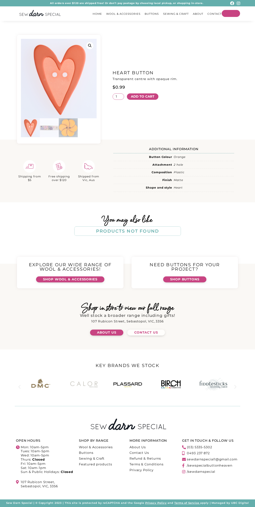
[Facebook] (232, 3)
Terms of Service (186, 502)
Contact (214, 13)
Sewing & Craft (176, 13)
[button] (89, 45)
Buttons (152, 13)
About (198, 13)
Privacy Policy (156, 502)
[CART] (231, 13)
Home (97, 13)
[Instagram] (238, 3)
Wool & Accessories (123, 13)
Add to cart (142, 96)
